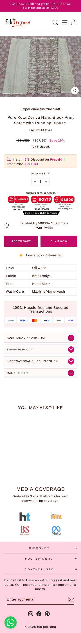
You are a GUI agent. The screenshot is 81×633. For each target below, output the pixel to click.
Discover (39, 548)
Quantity (40, 173)
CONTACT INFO (39, 569)
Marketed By (17, 373)
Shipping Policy (20, 349)
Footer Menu (39, 558)
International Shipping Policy (32, 361)
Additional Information (27, 337)
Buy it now (59, 241)
